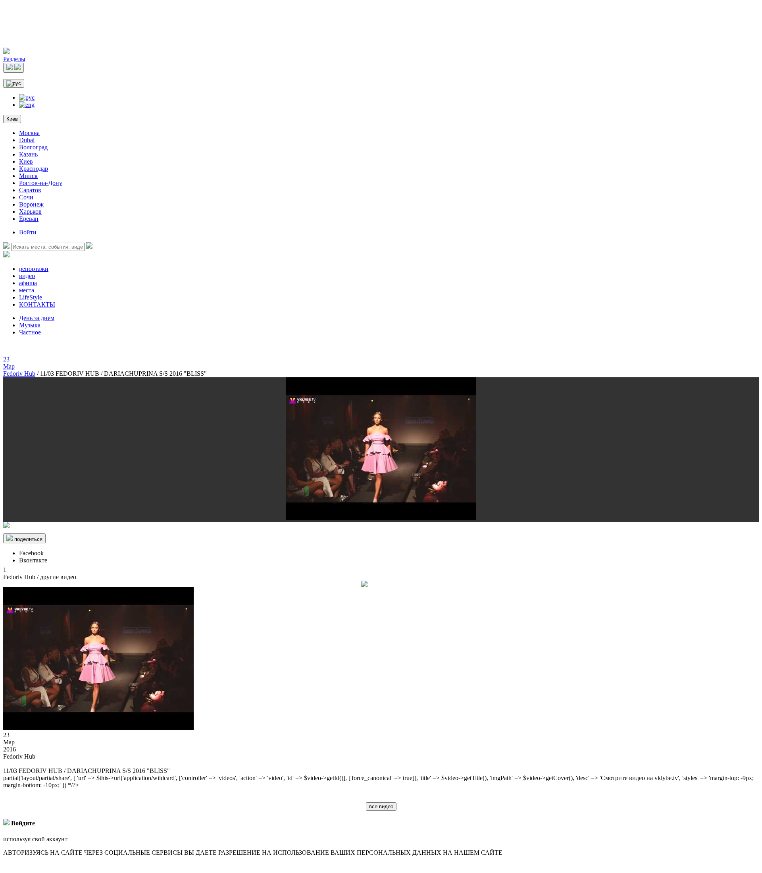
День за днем (36, 318)
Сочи (26, 197)
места (26, 290)
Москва (29, 132)
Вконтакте (33, 560)
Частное (30, 332)
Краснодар (33, 168)
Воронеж (31, 204)
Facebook (31, 553)
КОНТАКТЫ (37, 304)
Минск (28, 175)
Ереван (28, 218)
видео (27, 275)
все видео (381, 806)
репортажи (33, 268)
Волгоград (33, 147)
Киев (12, 119)
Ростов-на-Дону (40, 183)
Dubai (27, 140)
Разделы (14, 59)
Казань (28, 154)
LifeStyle (30, 297)
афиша (28, 283)
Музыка (29, 325)
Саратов (30, 190)
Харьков (30, 211)
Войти (28, 232)
